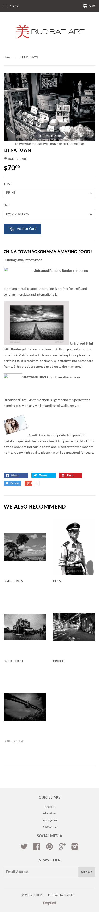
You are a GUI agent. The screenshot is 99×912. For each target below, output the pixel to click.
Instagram (49, 820)
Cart (92, 6)
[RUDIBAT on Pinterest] (49, 848)
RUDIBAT (38, 895)
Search (49, 807)
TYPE (7, 184)
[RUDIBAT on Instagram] (75, 848)
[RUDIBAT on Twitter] (24, 848)
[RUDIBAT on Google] (62, 848)
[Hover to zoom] (49, 107)
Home (7, 57)
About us (49, 813)
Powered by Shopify (61, 895)
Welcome (49, 827)
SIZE (6, 205)
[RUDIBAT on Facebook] (36, 848)
